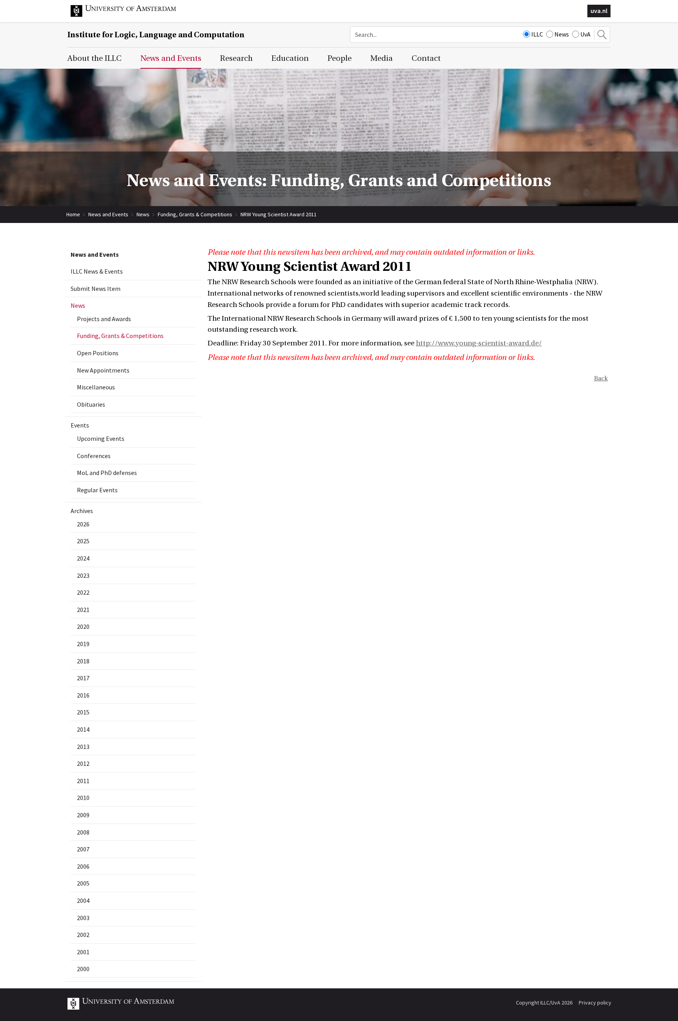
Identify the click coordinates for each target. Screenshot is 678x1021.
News (561, 34)
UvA (585, 34)
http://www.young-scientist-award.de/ (479, 343)
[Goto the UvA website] (129, 14)
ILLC (537, 34)
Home (73, 214)
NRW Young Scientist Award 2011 (279, 214)
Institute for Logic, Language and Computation (155, 34)
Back (601, 378)
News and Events (108, 214)
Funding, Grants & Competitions (195, 214)
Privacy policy (595, 1002)
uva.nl (599, 11)
